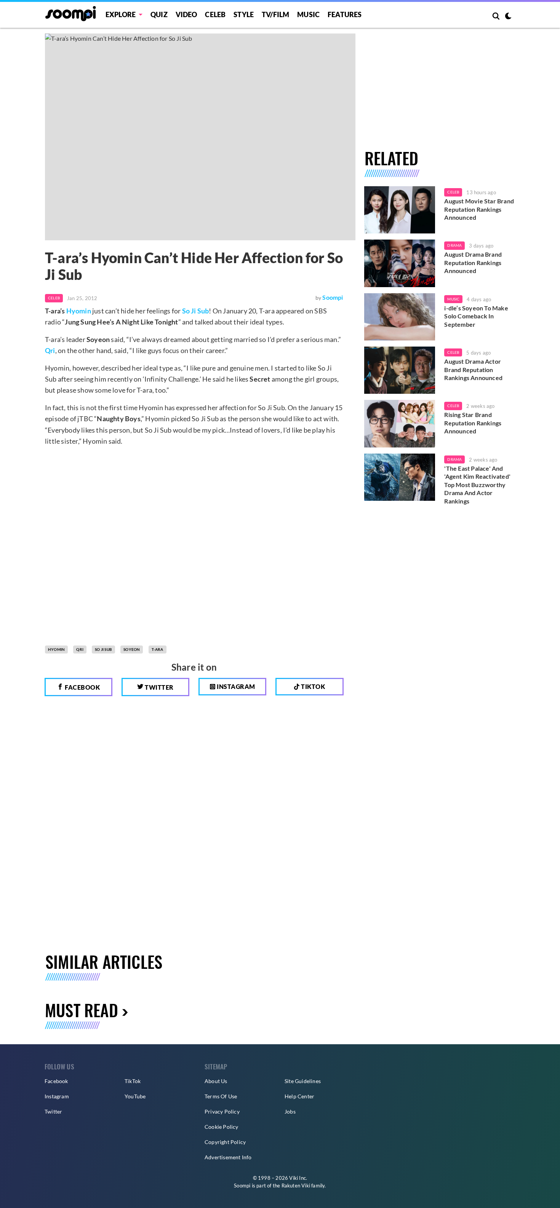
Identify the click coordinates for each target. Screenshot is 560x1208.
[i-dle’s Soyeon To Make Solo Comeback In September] (399, 316)
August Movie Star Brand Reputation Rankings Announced (479, 209)
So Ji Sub (195, 311)
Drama (454, 245)
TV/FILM (275, 14)
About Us (216, 1081)
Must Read (81, 1010)
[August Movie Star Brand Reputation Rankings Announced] (399, 209)
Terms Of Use (221, 1096)
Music (308, 14)
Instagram (235, 686)
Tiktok (312, 686)
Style (244, 14)
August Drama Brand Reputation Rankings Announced (473, 262)
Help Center (299, 1096)
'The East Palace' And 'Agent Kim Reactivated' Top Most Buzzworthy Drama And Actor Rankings (477, 485)
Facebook (82, 687)
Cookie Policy (221, 1126)
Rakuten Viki (296, 1185)
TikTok (133, 1081)
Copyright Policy (225, 1142)
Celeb (215, 14)
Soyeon (131, 649)
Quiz (159, 14)
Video (186, 14)
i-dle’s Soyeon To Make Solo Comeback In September (476, 316)
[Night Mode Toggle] (508, 16)
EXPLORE (121, 14)
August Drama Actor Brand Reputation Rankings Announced (473, 369)
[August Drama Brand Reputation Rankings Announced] (399, 263)
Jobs (290, 1111)
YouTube (135, 1096)
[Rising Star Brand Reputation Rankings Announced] (399, 423)
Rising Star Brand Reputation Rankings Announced (472, 423)
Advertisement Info (228, 1157)
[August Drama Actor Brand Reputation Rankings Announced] (399, 370)
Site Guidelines (303, 1081)
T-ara (157, 649)
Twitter (159, 687)
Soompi (332, 297)
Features (345, 14)
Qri (50, 350)
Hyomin (78, 311)
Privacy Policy (222, 1111)
